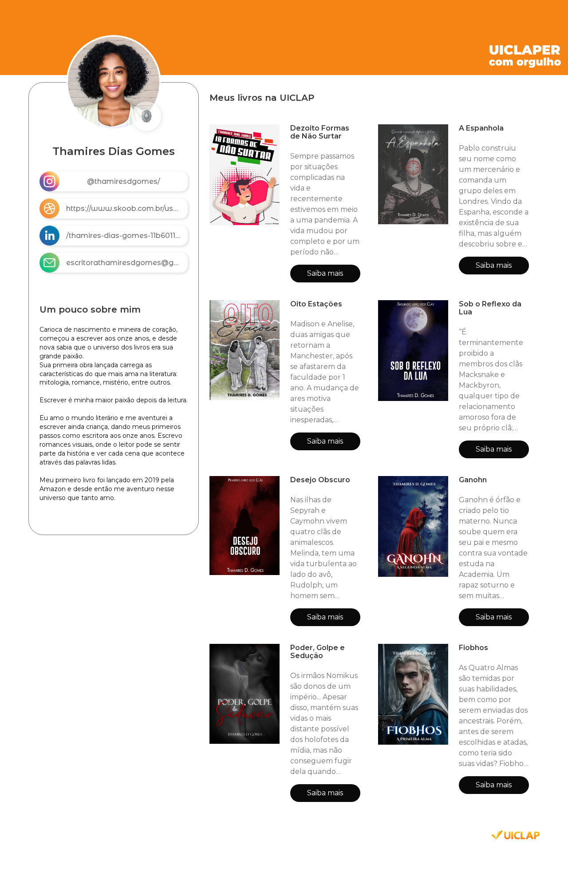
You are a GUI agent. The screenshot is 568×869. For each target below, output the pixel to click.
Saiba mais (325, 273)
